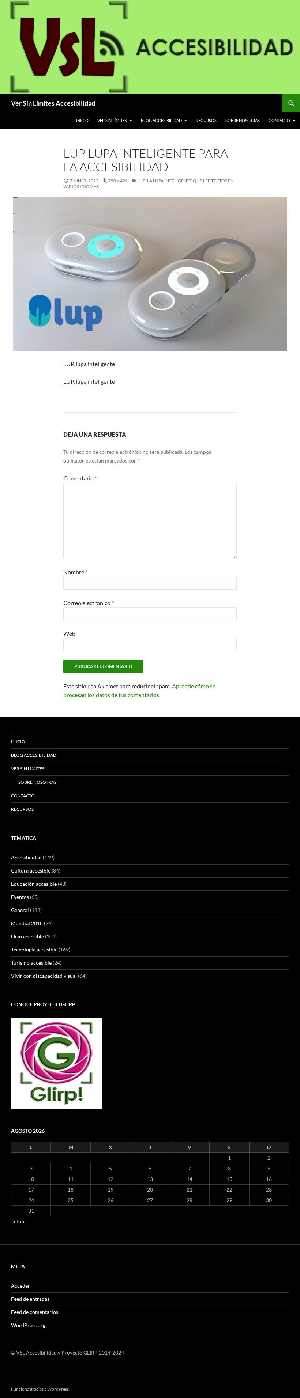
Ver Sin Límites (112, 120)
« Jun (18, 1221)
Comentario (80, 478)
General (20, 910)
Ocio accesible (27, 936)
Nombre (75, 572)
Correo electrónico (88, 602)
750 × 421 (118, 180)
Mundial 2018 (27, 923)
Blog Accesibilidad (161, 120)
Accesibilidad (26, 857)
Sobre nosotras (242, 120)
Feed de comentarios (34, 1312)
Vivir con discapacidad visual (44, 976)
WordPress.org (28, 1325)
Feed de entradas (30, 1299)
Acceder (20, 1286)
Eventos (20, 897)
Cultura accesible (30, 870)
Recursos (206, 120)
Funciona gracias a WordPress (40, 1389)
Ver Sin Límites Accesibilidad (53, 103)
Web (69, 633)
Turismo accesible (31, 963)
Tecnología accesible (34, 949)
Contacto (279, 120)
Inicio (82, 120)
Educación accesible (34, 884)
